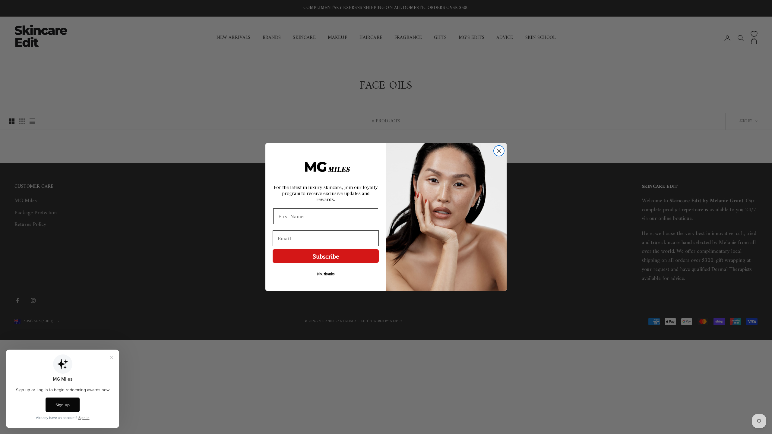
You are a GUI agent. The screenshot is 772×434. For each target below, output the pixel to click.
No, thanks (325, 273)
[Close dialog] (499, 151)
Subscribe (326, 256)
